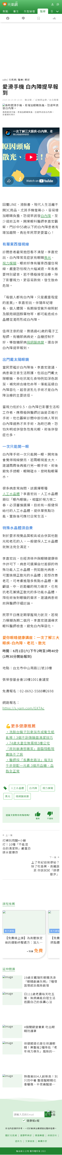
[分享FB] (8, 18)
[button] (57, 11)
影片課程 (9, 930)
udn (4, 79)
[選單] (58, 4)
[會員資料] (52, 4)
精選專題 (39, 1135)
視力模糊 (9, 263)
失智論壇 (29, 11)
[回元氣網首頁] (13, 4)
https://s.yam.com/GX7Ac (23, 708)
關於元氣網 (11, 1135)
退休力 (18, 1141)
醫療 (43, 11)
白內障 (46, 215)
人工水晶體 (11, 493)
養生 (16, 11)
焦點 (5, 11)
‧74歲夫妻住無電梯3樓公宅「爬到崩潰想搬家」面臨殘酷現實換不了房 (30, 749)
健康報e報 (33, 1120)
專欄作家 (42, 1141)
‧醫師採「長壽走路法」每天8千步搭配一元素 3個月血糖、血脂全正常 (30, 765)
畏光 (47, 257)
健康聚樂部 (26, 1135)
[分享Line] (23, 18)
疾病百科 (52, 1135)
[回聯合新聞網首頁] (4, 4)
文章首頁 (30, 1141)
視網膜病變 (35, 342)
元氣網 (12, 79)
